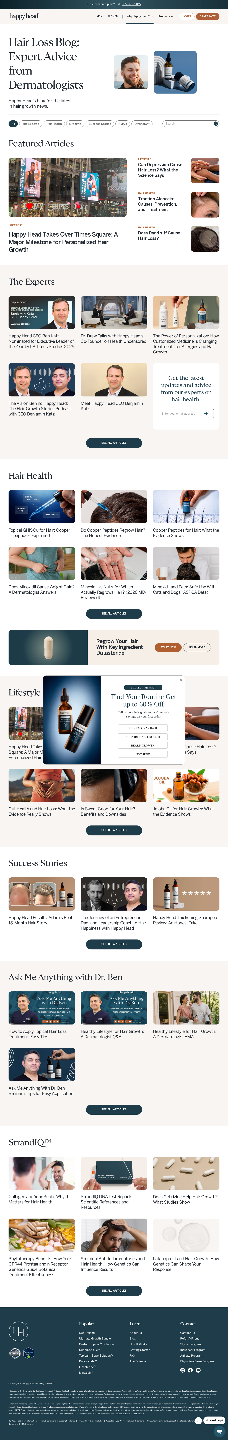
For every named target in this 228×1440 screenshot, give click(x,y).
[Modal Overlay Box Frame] (114, 720)
